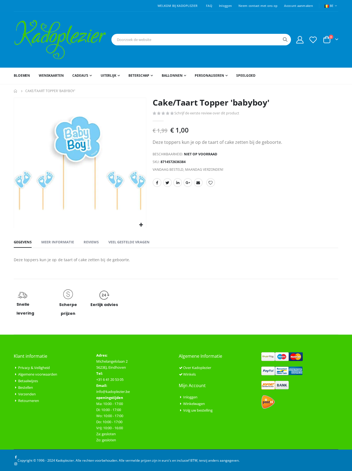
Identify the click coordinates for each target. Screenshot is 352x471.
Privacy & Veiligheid (34, 367)
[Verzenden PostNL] (268, 401)
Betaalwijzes (28, 380)
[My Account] (300, 39)
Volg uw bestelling (198, 410)
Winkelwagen (194, 403)
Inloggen (225, 6)
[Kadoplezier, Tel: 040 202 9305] (60, 39)
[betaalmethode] (282, 356)
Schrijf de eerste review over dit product (206, 113)
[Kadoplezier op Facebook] (16, 457)
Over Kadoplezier (197, 367)
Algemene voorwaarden (37, 374)
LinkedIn (177, 182)
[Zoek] (285, 39)
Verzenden (27, 394)
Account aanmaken (298, 6)
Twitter (167, 182)
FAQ (209, 6)
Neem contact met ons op (257, 6)
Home (16, 91)
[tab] (23, 242)
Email (198, 182)
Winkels (189, 374)
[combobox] (201, 39)
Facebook (157, 182)
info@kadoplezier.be (113, 391)
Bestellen (25, 387)
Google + (187, 182)
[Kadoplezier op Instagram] (16, 463)
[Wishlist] (313, 39)
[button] (141, 225)
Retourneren (28, 400)
